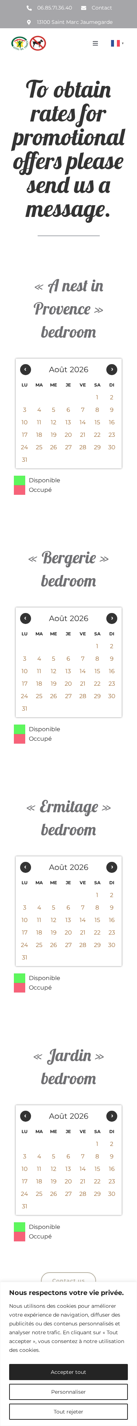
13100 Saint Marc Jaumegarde (75, 22)
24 (24, 447)
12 (53, 422)
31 (24, 459)
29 (97, 447)
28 (82, 447)
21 (82, 434)
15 (97, 422)
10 (25, 422)
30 (111, 447)
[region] (68, 1354)
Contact (102, 7)
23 (112, 434)
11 (39, 422)
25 (39, 447)
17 (24, 434)
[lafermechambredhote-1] (28, 38)
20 (68, 434)
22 (97, 434)
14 (83, 422)
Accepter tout (68, 1372)
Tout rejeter (68, 1411)
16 (112, 422)
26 (53, 447)
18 (39, 434)
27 (68, 447)
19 (54, 434)
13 (68, 422)
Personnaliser (68, 1392)
